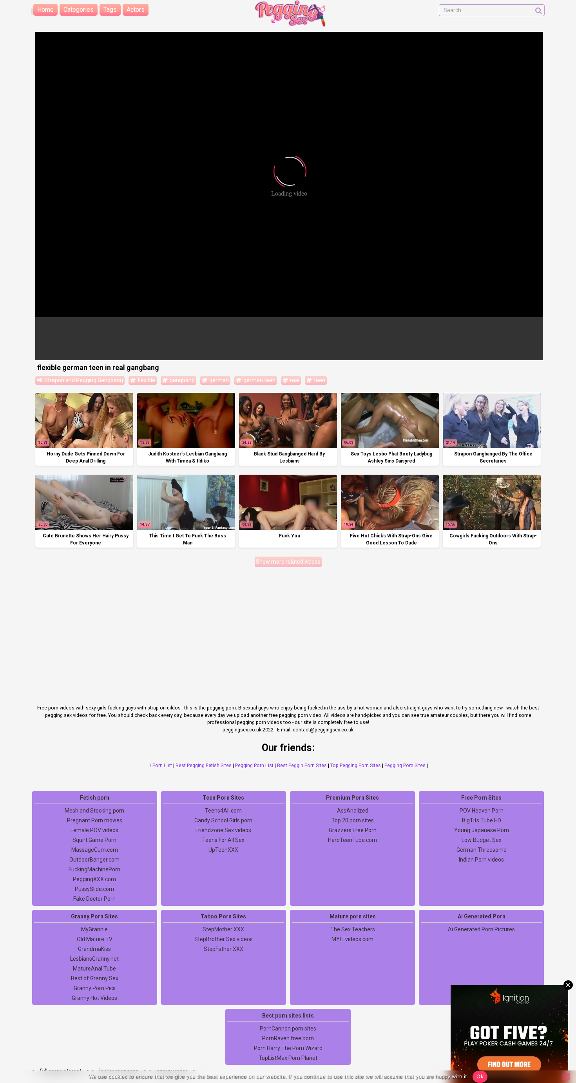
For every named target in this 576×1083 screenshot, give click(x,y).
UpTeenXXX (223, 850)
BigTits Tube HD (481, 820)
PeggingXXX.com (94, 879)
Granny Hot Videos (94, 998)
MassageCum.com (94, 850)
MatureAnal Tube (94, 968)
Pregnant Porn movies (94, 820)
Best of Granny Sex (94, 978)
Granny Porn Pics (95, 988)
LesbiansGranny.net (94, 959)
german (218, 380)
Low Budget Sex (482, 840)
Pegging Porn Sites (405, 765)
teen (319, 380)
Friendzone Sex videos (223, 830)
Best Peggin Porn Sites (302, 765)
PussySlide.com (94, 889)
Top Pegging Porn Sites (355, 765)
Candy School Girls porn (223, 820)
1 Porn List (160, 765)
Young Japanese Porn (481, 830)
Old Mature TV (94, 939)
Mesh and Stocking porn (94, 810)
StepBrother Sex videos (223, 939)
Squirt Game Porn (94, 840)
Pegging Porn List (254, 765)
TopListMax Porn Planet (288, 1058)
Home (45, 9)
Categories (78, 9)
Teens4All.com (223, 810)
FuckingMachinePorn (94, 869)
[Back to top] (552, 1048)
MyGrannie (94, 929)
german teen (258, 380)
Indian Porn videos (481, 859)
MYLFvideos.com (352, 939)
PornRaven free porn (288, 1038)
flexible (145, 380)
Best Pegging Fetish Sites (204, 765)
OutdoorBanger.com (94, 859)
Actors (136, 9)
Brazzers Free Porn (353, 830)
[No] (566, 1077)
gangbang (181, 380)
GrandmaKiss (94, 949)
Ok (480, 1076)
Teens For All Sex (223, 840)
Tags (110, 9)
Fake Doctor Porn (94, 899)
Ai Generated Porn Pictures (481, 929)
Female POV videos (94, 830)
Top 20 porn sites (352, 820)
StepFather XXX (223, 949)
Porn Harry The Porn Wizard (288, 1048)
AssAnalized (352, 810)
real (294, 380)
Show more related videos (288, 562)
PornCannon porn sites (288, 1028)
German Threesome (481, 850)
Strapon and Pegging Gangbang (83, 380)
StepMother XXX (223, 929)
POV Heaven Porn (482, 810)
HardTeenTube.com (352, 840)
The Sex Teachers (352, 929)
